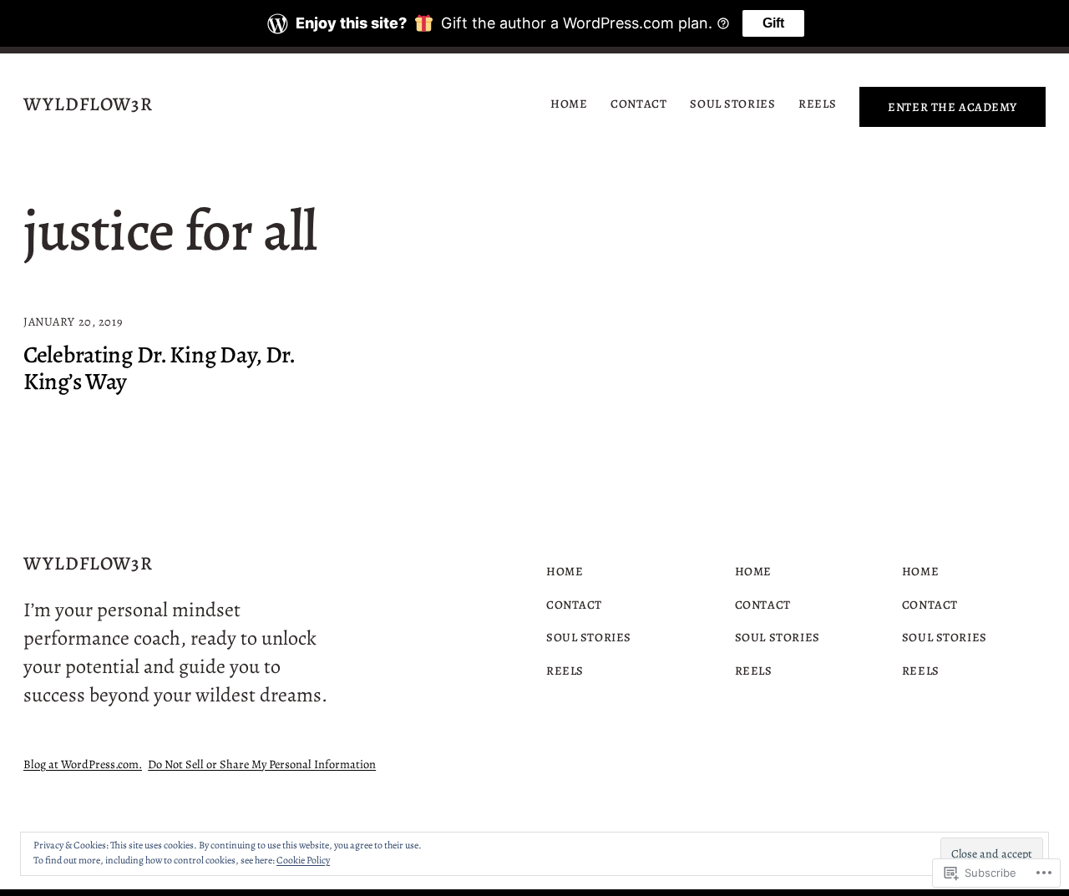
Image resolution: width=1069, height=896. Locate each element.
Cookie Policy (303, 860)
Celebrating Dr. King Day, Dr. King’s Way (159, 368)
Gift (773, 23)
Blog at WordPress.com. (82, 764)
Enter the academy (952, 107)
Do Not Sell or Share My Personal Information (262, 764)
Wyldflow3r (88, 104)
